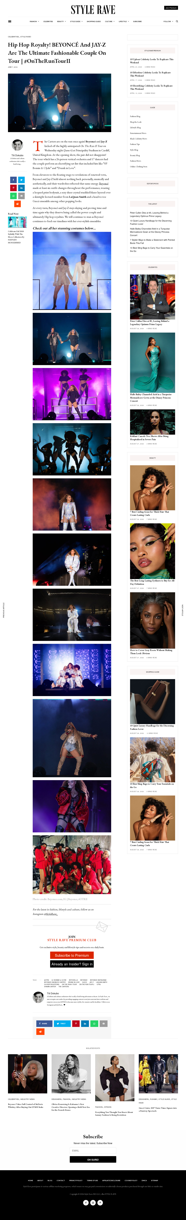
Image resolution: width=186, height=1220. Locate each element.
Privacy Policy (75, 1180)
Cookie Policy (131, 1180)
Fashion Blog (135, 116)
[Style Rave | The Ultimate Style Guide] (93, 9)
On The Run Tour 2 (86, 984)
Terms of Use (92, 1180)
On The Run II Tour (69, 984)
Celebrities (13, 36)
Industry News (27, 1099)
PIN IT (73, 271)
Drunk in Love (74, 982)
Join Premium (171, 8)
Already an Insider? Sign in (72, 963)
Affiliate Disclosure (111, 1180)
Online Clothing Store (138, 166)
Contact (61, 1180)
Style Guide (164, 1099)
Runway (153, 1099)
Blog (50, 1180)
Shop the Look (135, 122)
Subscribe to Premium (72, 955)
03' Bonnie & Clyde (59, 980)
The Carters (64, 986)
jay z (91, 982)
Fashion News (135, 161)
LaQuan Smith (101, 982)
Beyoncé (103, 183)
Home (30, 1180)
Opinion (107, 1107)
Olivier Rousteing (51, 984)
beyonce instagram (98, 980)
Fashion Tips (135, 144)
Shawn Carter (50, 986)
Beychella (73, 980)
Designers (57, 1099)
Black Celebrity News (138, 138)
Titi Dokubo (17, 155)
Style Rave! (25, 36)
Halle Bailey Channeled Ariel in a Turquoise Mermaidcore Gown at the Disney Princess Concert (150, 232)
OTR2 (99, 984)
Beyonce (83, 980)
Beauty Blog (135, 155)
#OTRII (46, 980)
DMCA (144, 1180)
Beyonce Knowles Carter (55, 982)
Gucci (84, 982)
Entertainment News (138, 133)
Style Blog (134, 150)
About (40, 1180)
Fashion (66, 1099)
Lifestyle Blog (135, 127)
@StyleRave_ (51, 914)
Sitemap (154, 1180)
